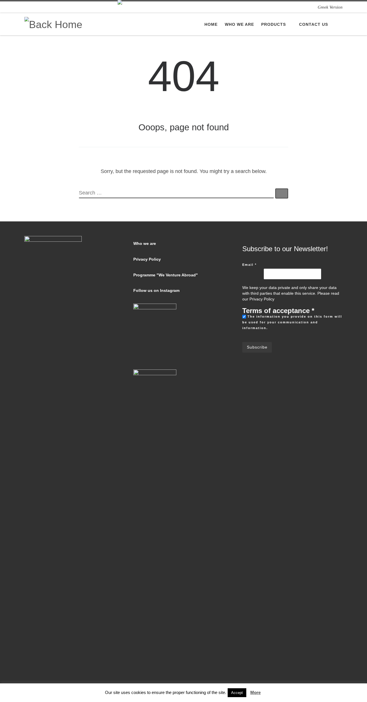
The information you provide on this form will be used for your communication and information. (292, 322)
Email (249, 264)
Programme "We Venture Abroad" (165, 275)
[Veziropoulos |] (53, 24)
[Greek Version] (330, 7)
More (255, 692)
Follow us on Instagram (156, 290)
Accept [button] (237, 693)
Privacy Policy (147, 259)
